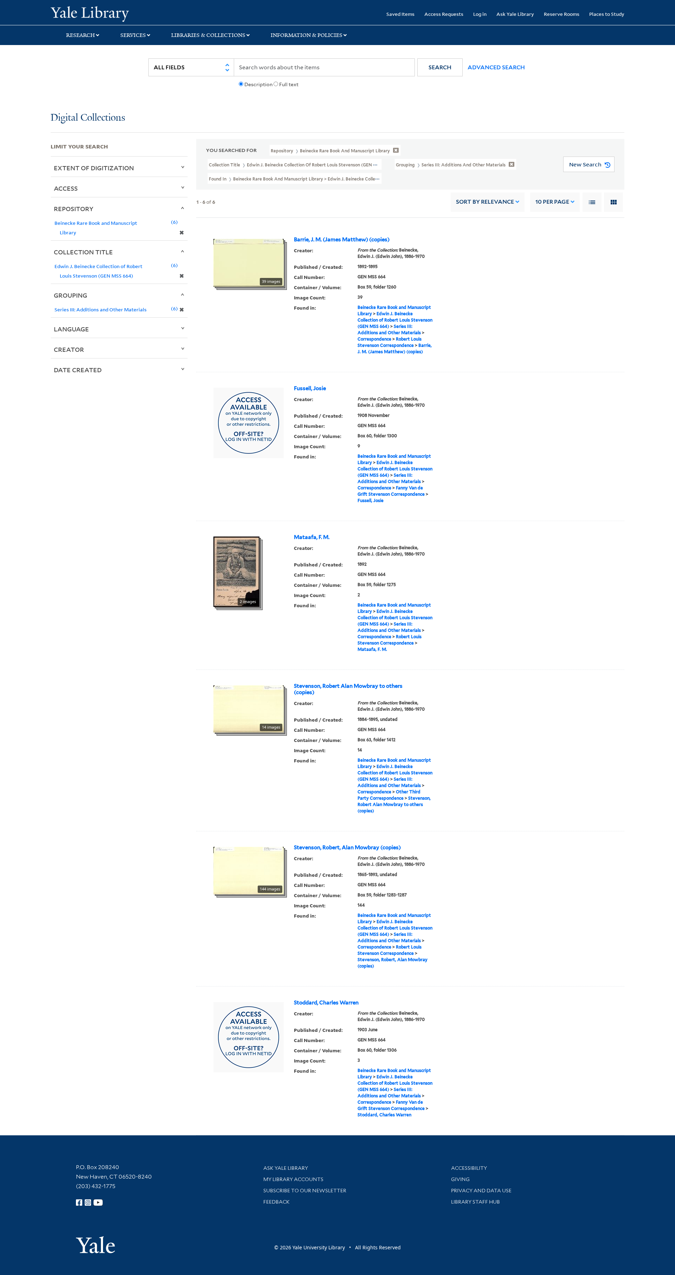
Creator (69, 349)
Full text (288, 84)
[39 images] (248, 262)
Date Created (78, 370)
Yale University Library (94, 13)
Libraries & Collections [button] (208, 35)
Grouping (70, 295)
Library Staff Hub (475, 1202)
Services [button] (133, 35)
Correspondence (374, 339)
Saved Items (400, 14)
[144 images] (248, 870)
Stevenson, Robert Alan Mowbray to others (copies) (348, 689)
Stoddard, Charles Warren (326, 1003)
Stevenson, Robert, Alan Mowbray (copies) (347, 847)
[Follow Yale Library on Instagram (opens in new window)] (88, 1202)
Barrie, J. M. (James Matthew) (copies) (342, 239)
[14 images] (248, 708)
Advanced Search (496, 67)
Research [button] (80, 35)
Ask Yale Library (515, 14)
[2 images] (236, 571)
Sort (485, 201)
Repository (74, 208)
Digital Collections (88, 118)
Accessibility (469, 1168)
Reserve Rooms (561, 14)
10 (552, 201)
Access (66, 188)
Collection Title (83, 252)
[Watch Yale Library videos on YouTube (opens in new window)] (98, 1202)
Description (258, 84)
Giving (460, 1179)
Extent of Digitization (94, 168)
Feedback (276, 1202)
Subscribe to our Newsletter (304, 1190)
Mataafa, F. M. (311, 537)
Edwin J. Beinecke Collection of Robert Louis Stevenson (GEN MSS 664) (395, 320)
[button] (440, 67)
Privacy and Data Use (481, 1190)
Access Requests (443, 14)
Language (71, 329)
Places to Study (606, 14)
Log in (480, 14)
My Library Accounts (293, 1179)
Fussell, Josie (310, 388)
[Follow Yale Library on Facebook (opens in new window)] (79, 1202)
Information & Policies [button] (306, 35)
